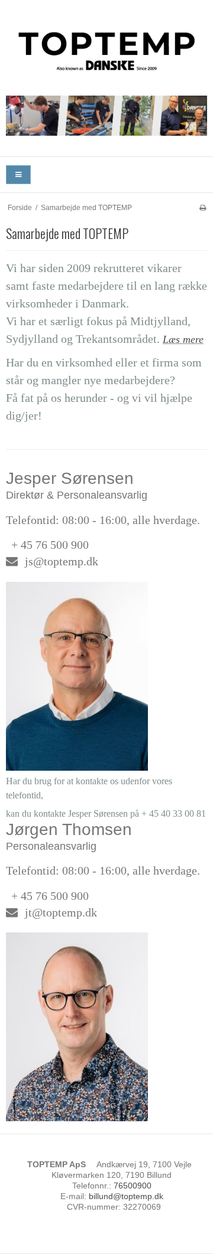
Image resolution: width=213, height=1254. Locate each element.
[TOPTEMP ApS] (106, 48)
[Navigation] (18, 175)
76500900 (132, 1185)
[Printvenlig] (202, 208)
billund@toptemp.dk (126, 1196)
